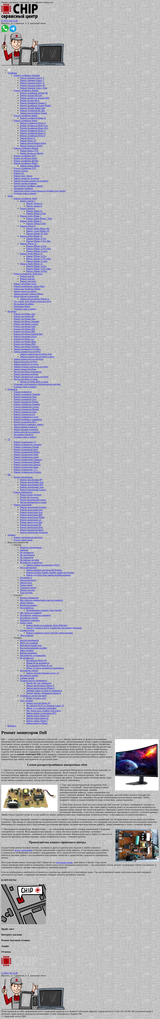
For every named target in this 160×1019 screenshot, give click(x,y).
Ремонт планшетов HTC (25, 422)
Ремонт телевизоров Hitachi (27, 462)
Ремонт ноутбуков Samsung (26, 321)
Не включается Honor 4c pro (39, 665)
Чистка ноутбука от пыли (26, 379)
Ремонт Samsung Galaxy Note (33, 88)
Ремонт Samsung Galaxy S (32, 78)
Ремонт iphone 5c (34, 206)
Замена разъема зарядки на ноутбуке (31, 367)
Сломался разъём (28, 587)
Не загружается (27, 555)
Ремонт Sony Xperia (23, 176)
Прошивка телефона (23, 188)
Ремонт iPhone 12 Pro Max (38, 248)
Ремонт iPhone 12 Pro (36, 246)
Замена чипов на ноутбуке (26, 364)
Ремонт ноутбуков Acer (24, 314)
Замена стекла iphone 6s (37, 718)
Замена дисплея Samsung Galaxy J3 (42, 673)
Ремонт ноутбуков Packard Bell (28, 334)
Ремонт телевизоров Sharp (26, 467)
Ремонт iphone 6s (34, 211)
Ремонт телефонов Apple (25, 198)
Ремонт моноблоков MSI (31, 485)
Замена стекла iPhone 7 (37, 721)
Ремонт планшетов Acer (25, 399)
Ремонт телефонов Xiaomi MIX (34, 98)
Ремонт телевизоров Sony (26, 449)
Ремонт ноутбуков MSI (24, 331)
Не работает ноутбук (29, 560)
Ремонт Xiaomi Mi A (29, 100)
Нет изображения (28, 567)
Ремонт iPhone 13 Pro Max (38, 259)
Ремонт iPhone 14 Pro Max (38, 269)
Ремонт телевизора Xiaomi (26, 447)
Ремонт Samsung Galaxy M (32, 85)
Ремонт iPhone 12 (28, 243)
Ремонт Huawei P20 (29, 151)
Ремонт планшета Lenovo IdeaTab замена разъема (49, 633)
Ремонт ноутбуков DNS (25, 344)
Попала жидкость (28, 580)
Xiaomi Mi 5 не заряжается (38, 683)
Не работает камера (29, 675)
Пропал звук (26, 582)
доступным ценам (64, 862)
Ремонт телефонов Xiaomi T (33, 103)
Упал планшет (26, 635)
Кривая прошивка (28, 605)
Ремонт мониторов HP (30, 525)
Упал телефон (26, 700)
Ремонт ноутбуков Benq (25, 341)
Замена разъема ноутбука (25, 361)
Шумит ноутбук (27, 590)
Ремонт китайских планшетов (28, 419)
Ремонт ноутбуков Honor (25, 336)
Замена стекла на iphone (25, 291)
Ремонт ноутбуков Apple (25, 284)
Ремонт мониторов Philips (32, 517)
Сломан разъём (27, 630)
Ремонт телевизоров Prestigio (27, 472)
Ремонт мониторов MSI (31, 515)
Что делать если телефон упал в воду (43, 711)
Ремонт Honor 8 (27, 138)
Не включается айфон (24, 304)
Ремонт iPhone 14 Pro (36, 266)
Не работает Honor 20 (36, 660)
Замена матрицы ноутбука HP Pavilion (44, 570)
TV (9, 439)
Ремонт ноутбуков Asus (24, 319)
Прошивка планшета (23, 434)
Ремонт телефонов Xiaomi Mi (34, 93)
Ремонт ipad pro (27, 279)
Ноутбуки (12, 311)
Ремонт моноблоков (23, 477)
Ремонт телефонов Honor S (32, 135)
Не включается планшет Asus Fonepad (44, 610)
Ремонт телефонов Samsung (27, 75)
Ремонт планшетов (23, 392)
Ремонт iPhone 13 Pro (36, 256)
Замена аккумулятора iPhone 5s (34, 299)
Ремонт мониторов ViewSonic (34, 532)
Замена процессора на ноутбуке (28, 359)
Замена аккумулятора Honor (33, 143)
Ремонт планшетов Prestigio (27, 404)
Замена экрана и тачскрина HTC (41, 713)
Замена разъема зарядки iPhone (28, 294)
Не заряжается (26, 557)
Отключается (26, 577)
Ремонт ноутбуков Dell (24, 329)
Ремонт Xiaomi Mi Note (31, 95)
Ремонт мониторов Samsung (33, 507)
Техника (11, 535)
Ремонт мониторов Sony (31, 510)
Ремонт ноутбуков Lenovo (26, 324)
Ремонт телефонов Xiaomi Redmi (35, 105)
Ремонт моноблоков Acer (32, 482)
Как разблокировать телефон (33, 648)
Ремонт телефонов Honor (25, 120)
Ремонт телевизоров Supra (26, 457)
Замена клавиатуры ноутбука (27, 351)
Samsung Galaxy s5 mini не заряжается (44, 690)
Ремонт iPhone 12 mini (36, 251)
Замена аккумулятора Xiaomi (33, 113)
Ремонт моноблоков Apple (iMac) (29, 286)
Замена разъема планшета (26, 429)
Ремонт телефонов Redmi (26, 115)
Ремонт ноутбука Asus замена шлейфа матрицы (48, 575)
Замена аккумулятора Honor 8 (40, 685)
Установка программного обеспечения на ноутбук (37, 384)
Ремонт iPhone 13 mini (36, 261)
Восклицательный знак (31, 645)
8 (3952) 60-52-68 (9, 21)
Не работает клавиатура (31, 562)
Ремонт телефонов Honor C (33, 130)
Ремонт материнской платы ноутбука (31, 377)
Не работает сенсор (29, 618)
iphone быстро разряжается (26, 296)
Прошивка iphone (22, 306)
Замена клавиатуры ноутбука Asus (36, 354)
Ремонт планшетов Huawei (26, 409)
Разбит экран (26, 585)
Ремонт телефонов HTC (25, 156)
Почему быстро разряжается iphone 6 (43, 693)
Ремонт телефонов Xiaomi (26, 90)
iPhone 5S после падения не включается (44, 668)
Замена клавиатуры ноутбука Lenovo (37, 356)
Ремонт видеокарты (29, 497)
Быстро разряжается (29, 598)
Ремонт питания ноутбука (26, 374)
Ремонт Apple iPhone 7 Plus (39, 218)
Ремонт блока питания (30, 495)
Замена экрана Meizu (30, 166)
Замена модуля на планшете (27, 432)
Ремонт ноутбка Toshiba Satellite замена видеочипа (50, 572)
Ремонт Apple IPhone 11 (31, 236)
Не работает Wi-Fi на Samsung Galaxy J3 (45, 705)
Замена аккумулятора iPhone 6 (40, 688)
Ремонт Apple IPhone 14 (31, 264)
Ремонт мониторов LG (30, 520)
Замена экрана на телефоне (26, 178)
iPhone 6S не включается (37, 663)
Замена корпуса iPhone (37, 723)
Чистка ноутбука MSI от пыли (34, 382)
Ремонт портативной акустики (28, 537)
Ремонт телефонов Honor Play (34, 128)
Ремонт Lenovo (21, 171)
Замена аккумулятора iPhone (27, 289)
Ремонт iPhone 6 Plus (36, 213)
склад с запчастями (23, 850)
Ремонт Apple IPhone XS (37, 231)
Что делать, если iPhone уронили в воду (32, 301)
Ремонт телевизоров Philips (27, 452)
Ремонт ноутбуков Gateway (26, 346)
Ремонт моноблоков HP (31, 480)
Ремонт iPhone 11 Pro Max (38, 241)
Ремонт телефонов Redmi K (33, 118)
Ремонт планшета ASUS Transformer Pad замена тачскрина (54, 628)
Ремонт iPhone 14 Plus (36, 271)
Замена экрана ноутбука (25, 369)
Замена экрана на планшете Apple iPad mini (46, 625)
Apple (10, 196)
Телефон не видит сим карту (33, 695)
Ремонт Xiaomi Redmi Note (32, 108)
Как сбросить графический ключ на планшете (41, 600)
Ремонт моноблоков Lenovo (33, 490)
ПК (9, 474)
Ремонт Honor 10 (28, 141)
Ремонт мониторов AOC (31, 527)
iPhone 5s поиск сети (36, 698)
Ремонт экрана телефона (25, 183)
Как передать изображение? (33, 655)
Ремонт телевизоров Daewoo (27, 464)
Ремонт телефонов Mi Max (32, 110)
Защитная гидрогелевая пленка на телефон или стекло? (40, 191)
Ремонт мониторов (23, 505)
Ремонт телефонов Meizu (25, 163)
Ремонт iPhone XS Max (37, 233)
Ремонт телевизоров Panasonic (28, 459)
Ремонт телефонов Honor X (33, 123)
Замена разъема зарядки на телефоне (31, 181)
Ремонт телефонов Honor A (33, 133)
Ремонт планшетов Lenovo (26, 407)
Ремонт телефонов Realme (26, 161)
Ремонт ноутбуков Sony (25, 326)
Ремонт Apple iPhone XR (37, 228)
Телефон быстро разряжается (33, 680)
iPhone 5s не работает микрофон (41, 708)
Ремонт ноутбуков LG (24, 339)
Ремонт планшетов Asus (25, 397)
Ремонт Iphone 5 (27, 201)
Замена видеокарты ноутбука (27, 349)
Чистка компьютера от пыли (33, 502)
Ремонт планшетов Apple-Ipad (28, 274)
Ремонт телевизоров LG (25, 442)
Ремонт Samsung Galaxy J (32, 80)
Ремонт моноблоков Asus (32, 487)
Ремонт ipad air (27, 276)
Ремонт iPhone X (28, 226)
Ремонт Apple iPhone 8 (30, 221)
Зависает (24, 550)
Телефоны (12, 73)
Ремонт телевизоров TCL (26, 469)
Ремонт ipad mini (28, 281)
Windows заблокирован (31, 547)
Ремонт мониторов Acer (31, 512)
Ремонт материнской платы (33, 500)
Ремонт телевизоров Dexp (26, 454)
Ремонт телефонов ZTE (25, 168)
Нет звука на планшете (31, 613)
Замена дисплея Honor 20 (38, 703)
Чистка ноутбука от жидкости (28, 372)
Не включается (27, 552)
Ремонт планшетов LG (24, 414)
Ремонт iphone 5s (34, 203)
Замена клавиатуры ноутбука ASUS (43, 565)
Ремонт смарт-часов (23, 540)
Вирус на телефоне (29, 643)
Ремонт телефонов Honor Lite (34, 125)
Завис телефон (27, 650)
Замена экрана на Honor (31, 146)
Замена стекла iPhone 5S (37, 716)
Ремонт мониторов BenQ (31, 530)
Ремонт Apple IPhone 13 (31, 254)
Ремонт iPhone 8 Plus (36, 223)
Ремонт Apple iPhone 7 (30, 216)
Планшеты (12, 389)
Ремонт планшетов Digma (26, 402)
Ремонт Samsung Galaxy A (32, 83)
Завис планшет (27, 603)
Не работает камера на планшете (35, 615)
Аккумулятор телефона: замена (28, 186)
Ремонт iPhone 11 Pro (36, 238)
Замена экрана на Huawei (32, 153)
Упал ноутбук (26, 593)
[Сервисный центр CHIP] (19, 18)
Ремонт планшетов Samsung (27, 394)
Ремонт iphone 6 (27, 208)
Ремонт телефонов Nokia (25, 158)
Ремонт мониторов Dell (31, 522)
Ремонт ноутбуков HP (24, 316)
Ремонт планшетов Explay (26, 417)
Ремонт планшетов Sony (25, 412)
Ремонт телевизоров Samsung (27, 444)
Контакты (12, 726)
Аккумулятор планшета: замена (28, 424)
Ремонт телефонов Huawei (26, 148)
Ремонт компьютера (23, 492)
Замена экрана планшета (25, 427)
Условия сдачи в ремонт (25, 193)
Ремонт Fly (19, 173)
